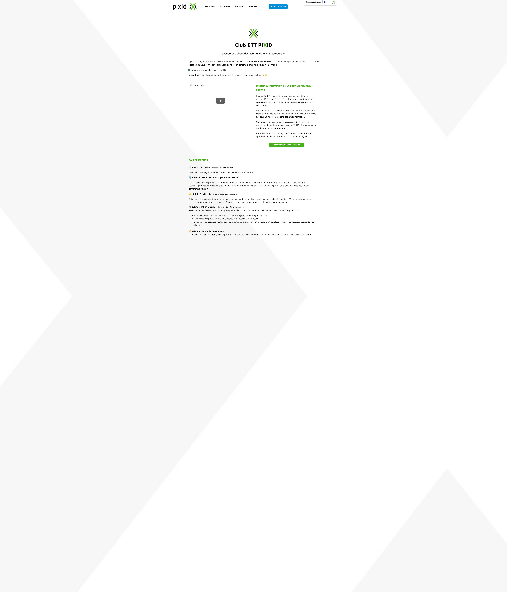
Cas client (225, 7)
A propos (253, 7)
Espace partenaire (313, 2)
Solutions (210, 7)
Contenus (238, 7)
